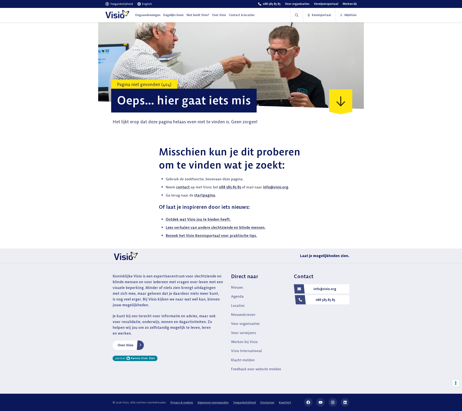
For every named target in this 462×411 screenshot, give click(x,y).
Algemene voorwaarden (213, 402)
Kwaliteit (285, 402)
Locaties (238, 305)
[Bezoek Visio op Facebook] (308, 402)
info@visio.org (275, 187)
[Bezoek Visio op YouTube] (320, 402)
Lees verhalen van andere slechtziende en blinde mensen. (215, 227)
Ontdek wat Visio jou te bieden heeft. (198, 219)
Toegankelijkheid (244, 402)
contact (183, 187)
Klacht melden (243, 360)
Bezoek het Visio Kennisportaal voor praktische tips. (211, 235)
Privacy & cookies (181, 402)
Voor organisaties (245, 323)
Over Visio (125, 345)
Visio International (246, 350)
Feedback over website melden (256, 369)
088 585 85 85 (230, 187)
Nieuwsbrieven (243, 314)
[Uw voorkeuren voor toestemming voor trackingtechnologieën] (455, 383)
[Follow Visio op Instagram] (332, 402)
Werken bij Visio (244, 341)
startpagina (204, 195)
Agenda (237, 296)
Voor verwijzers (243, 332)
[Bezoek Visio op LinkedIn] (345, 402)
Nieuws (237, 287)
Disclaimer (267, 402)
